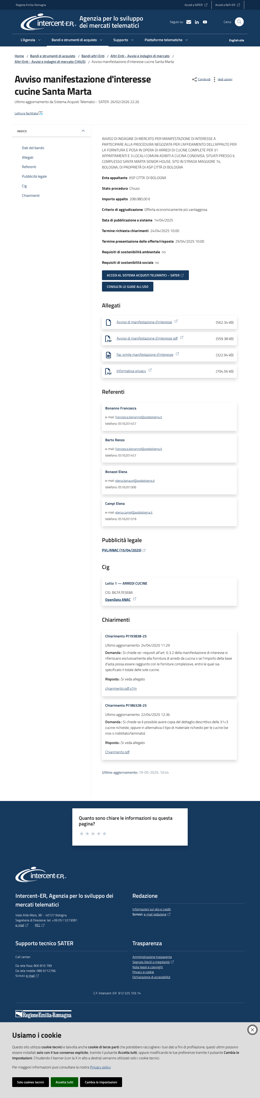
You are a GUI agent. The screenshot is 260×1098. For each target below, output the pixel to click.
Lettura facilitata (26, 113)
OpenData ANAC (118, 599)
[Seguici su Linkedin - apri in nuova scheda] (195, 21)
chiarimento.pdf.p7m (121, 688)
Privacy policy (100, 1067)
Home (19, 56)
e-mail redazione (155, 914)
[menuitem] (234, 40)
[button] (239, 22)
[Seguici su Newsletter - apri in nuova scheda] (187, 21)
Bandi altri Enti (92, 56)
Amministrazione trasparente (152, 956)
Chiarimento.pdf (117, 752)
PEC (37, 925)
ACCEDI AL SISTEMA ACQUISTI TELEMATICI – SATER (143, 275)
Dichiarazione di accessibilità (151, 977)
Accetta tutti (64, 1082)
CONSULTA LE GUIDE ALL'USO (127, 286)
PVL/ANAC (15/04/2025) (121, 550)
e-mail (19, 925)
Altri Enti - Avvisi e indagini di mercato (140, 56)
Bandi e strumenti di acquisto (52, 56)
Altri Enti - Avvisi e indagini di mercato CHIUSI (50, 61)
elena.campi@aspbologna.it (134, 512)
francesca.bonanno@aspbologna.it (138, 417)
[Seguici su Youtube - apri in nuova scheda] (203, 21)
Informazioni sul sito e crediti (151, 909)
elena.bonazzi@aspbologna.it (135, 480)
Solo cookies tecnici (30, 1082)
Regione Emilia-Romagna (31, 5)
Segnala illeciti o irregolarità (151, 961)
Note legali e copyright (147, 967)
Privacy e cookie (143, 971)
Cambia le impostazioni (101, 1082)
